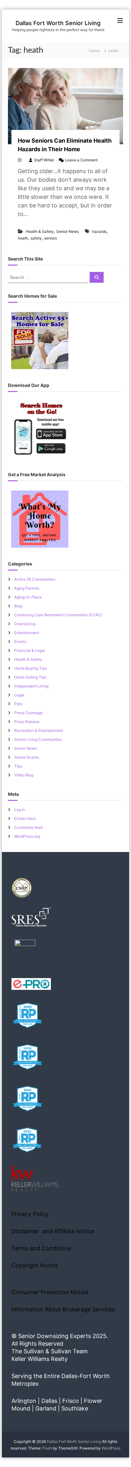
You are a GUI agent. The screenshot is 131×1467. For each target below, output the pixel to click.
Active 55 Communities (34, 579)
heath (23, 238)
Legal (19, 695)
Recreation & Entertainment (38, 730)
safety (36, 238)
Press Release (26, 721)
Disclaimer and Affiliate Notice (52, 1231)
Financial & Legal (29, 650)
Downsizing (24, 623)
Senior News (67, 231)
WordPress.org (27, 836)
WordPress (111, 1448)
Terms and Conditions (41, 1248)
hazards (99, 231)
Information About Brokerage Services (63, 1309)
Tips (18, 766)
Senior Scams (26, 757)
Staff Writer (44, 160)
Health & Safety (40, 231)
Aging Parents (26, 588)
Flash (47, 1448)
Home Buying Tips (30, 668)
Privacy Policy (30, 1214)
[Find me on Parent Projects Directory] (24, 952)
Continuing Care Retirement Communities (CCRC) (58, 614)
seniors (50, 238)
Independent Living (31, 686)
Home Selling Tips (30, 677)
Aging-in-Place (28, 597)
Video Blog (23, 775)
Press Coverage (28, 712)
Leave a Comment (81, 160)
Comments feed (28, 827)
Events (20, 641)
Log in (19, 809)
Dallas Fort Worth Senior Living (58, 23)
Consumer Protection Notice (49, 1292)
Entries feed (24, 818)
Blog (18, 606)
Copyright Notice (34, 1265)
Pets (18, 703)
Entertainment (26, 632)
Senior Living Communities (38, 739)
